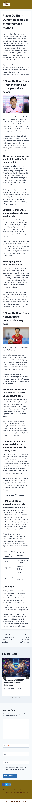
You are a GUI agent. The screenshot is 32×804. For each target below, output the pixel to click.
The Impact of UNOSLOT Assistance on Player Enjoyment (14, 682)
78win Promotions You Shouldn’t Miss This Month (24, 638)
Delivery (7, 792)
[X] (6, 784)
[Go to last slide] (4, 677)
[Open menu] (28, 4)
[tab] (12, 697)
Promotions (15, 792)
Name (6, 746)
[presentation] (16, 667)
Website (6, 762)
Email (5, 754)
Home (5, 790)
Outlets (16, 790)
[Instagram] (9, 784)
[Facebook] (3, 784)
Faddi (7, 688)
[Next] (27, 677)
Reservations (24, 790)
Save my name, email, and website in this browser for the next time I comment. (16, 769)
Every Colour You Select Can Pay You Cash (8, 638)
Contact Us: (24, 792)
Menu (11, 790)
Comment (7, 721)
